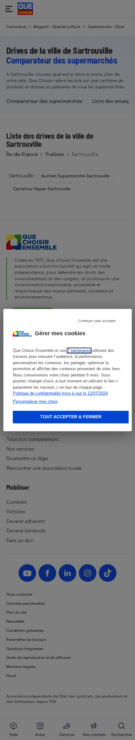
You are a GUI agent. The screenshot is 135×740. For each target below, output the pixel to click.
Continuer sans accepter (97, 321)
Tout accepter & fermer (70, 417)
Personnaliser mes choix (35, 401)
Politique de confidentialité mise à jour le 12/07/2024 (60, 393)
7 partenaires (79, 350)
